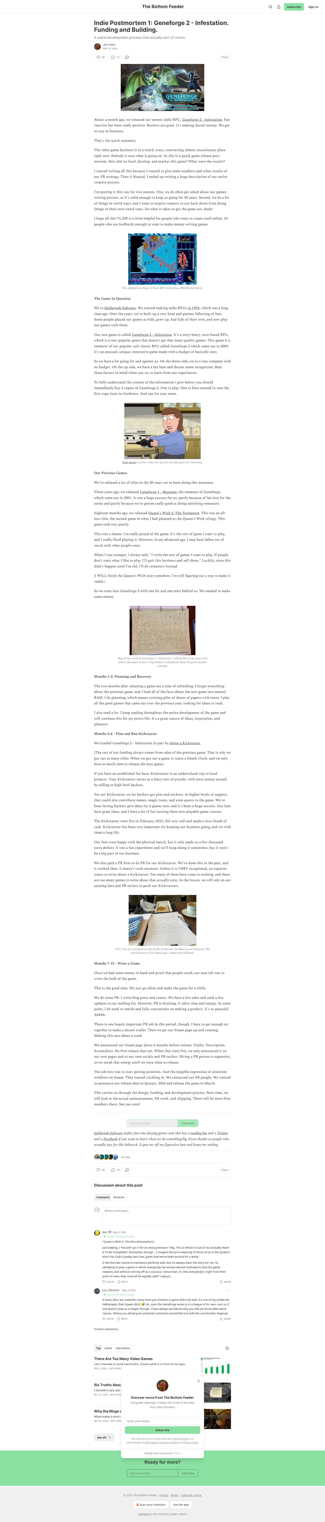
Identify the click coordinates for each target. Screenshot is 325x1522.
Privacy (163, 1495)
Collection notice (191, 1495)
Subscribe (294, 7)
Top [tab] (98, 1348)
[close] (199, 1381)
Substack (144, 1514)
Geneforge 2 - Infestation (202, 119)
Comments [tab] (103, 1197)
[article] (162, 1366)
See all (101, 1437)
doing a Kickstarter (185, 743)
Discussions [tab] (123, 1348)
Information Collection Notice (161, 1442)
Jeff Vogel (109, 44)
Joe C (105, 1232)
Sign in (313, 7)
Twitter (222, 1133)
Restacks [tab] (118, 1197)
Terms (174, 1495)
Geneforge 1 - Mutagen (158, 492)
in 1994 (193, 308)
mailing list (199, 1133)
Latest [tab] (108, 1348)
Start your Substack (153, 1504)
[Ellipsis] (229, 1232)
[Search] (270, 7)
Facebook (110, 1139)
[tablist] (110, 1197)
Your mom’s (129, 462)
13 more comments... (107, 1329)
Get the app (181, 1504)
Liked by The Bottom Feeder (120, 1236)
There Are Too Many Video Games (123, 1359)
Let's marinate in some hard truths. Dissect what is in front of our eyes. (140, 1364)
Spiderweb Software (120, 308)
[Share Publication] (278, 7)
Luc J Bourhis (110, 1290)
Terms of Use (180, 1438)
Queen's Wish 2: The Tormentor (173, 513)
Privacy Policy (190, 1442)
